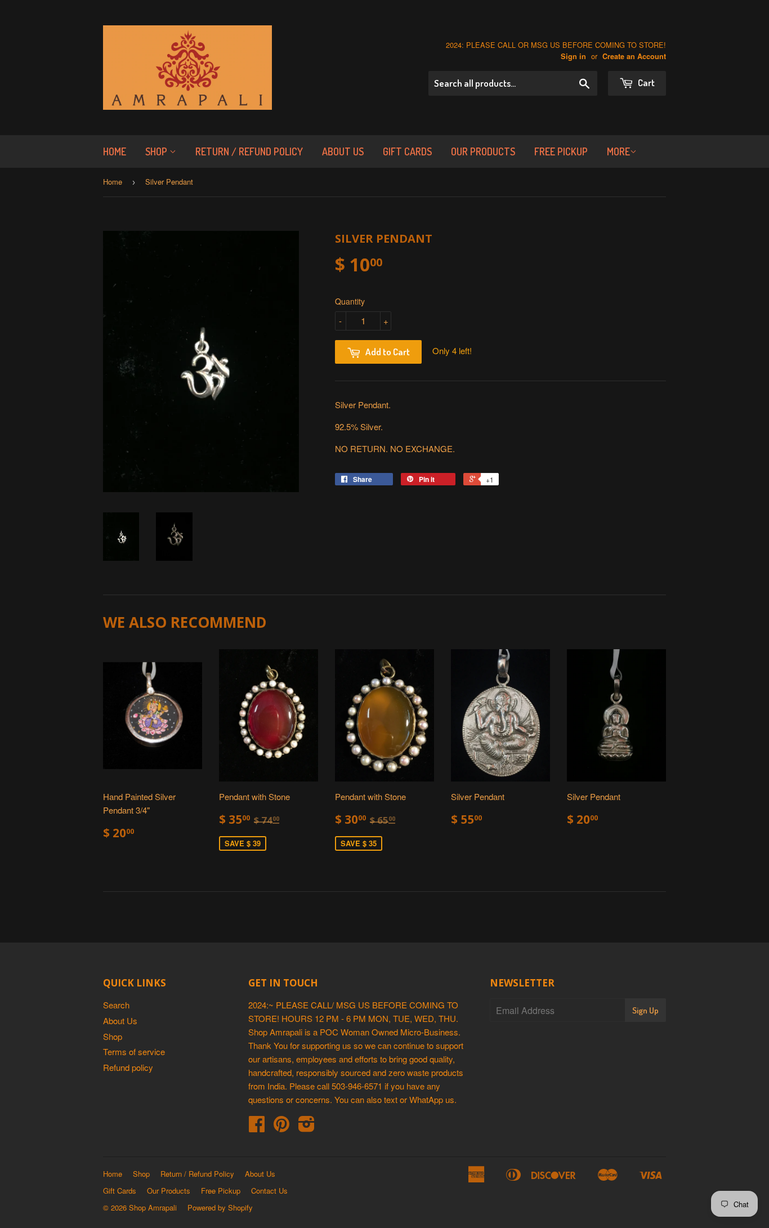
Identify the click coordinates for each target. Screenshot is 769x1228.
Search (116, 1005)
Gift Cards (407, 151)
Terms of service (134, 1051)
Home (114, 151)
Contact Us (269, 1190)
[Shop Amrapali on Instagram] (306, 1127)
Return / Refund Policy (249, 151)
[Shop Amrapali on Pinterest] (281, 1127)
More (618, 151)
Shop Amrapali (153, 1207)
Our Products (483, 151)
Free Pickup (561, 151)
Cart (645, 82)
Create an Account (634, 56)
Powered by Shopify (220, 1207)
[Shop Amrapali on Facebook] (256, 1127)
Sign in (573, 56)
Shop (157, 151)
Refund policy (128, 1067)
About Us (343, 151)
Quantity (350, 301)
